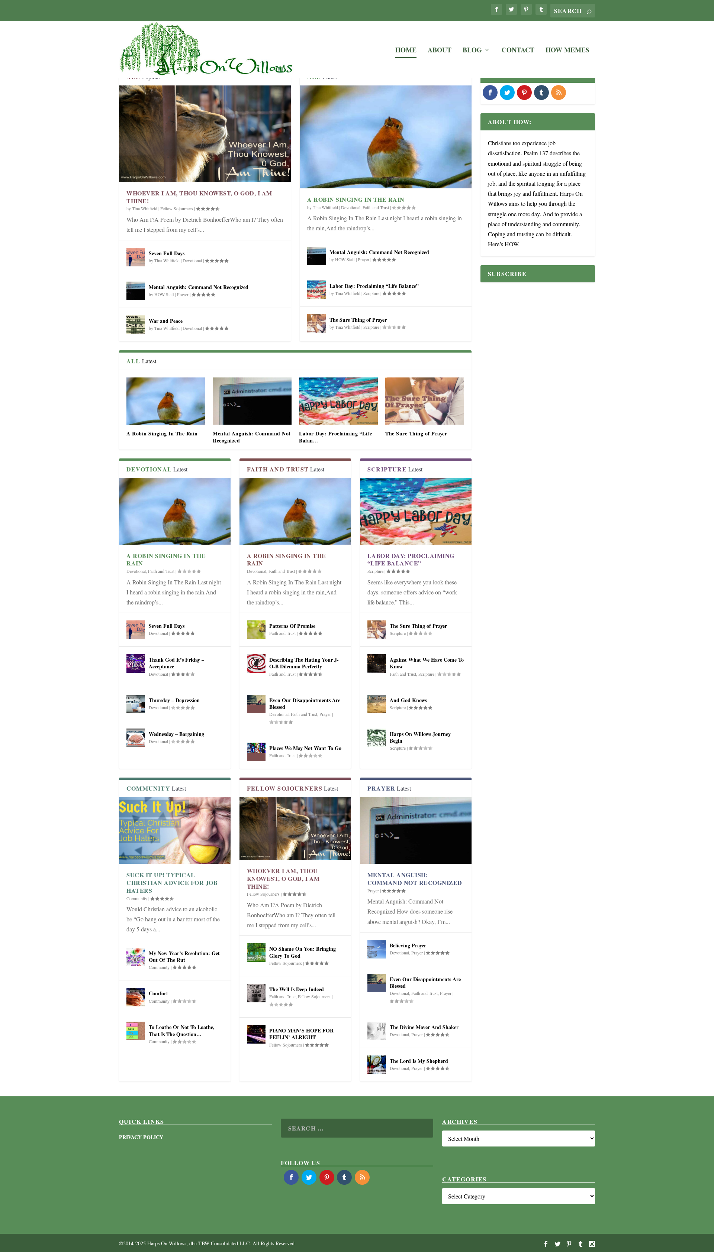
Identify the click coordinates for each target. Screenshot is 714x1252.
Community (136, 898)
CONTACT (518, 51)
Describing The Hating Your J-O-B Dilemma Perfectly (304, 663)
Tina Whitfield (144, 208)
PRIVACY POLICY (141, 1137)
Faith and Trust (376, 207)
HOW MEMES (567, 51)
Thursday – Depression (174, 700)
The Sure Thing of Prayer (358, 320)
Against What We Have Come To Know (427, 663)
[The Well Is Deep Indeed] (256, 993)
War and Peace (166, 321)
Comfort (158, 993)
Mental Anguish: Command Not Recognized (198, 287)
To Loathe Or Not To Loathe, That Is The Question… (182, 1030)
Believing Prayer (408, 945)
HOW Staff (164, 294)
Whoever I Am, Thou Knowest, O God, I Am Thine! (199, 197)
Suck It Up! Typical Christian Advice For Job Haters (172, 882)
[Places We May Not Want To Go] (256, 752)
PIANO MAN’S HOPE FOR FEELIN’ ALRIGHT (301, 1033)
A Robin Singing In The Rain (356, 199)
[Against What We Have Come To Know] (376, 663)
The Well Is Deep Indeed (296, 989)
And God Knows (408, 700)
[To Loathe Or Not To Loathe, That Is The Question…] (135, 1031)
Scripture (371, 293)
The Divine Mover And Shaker (424, 1027)
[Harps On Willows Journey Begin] (376, 738)
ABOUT (439, 51)
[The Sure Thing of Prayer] (316, 323)
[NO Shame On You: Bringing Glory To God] (256, 952)
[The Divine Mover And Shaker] (376, 1031)
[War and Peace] (135, 324)
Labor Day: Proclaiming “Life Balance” (374, 286)
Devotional (192, 260)
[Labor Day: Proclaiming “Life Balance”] (316, 289)
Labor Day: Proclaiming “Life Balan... (335, 436)
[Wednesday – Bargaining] (135, 738)
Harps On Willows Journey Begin (420, 737)
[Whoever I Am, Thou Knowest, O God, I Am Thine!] (205, 133)
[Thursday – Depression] (135, 704)
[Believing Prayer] (376, 949)
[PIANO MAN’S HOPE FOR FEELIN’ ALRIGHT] (256, 1034)
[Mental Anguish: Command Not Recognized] (135, 291)
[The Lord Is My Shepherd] (376, 1064)
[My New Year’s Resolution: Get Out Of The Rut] (135, 957)
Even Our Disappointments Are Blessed (304, 703)
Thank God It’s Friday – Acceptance (176, 663)
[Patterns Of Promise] (256, 629)
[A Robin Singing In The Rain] (386, 136)
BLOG (472, 51)
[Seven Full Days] (135, 257)
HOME (405, 51)
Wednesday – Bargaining (176, 734)
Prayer (183, 294)
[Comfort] (135, 997)
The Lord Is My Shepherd (419, 1061)
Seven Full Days (166, 253)
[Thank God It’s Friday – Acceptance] (135, 663)
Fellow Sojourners (176, 208)
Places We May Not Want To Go (305, 748)
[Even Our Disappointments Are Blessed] (256, 704)
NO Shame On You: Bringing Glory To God (302, 952)
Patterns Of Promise (292, 626)
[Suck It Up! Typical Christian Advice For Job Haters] (175, 830)
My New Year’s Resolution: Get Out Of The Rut (184, 956)
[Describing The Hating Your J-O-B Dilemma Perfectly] (256, 663)
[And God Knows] (376, 704)
